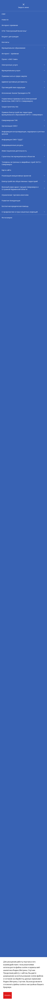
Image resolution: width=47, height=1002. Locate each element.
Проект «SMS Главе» (10, 59)
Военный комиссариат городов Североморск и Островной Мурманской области (20, 188)
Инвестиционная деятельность (14, 151)
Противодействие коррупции (13, 87)
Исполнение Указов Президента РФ (16, 93)
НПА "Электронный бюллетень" (14, 31)
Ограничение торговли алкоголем (15, 195)
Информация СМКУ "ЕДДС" (12, 139)
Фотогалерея (7, 217)
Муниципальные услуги (11, 70)
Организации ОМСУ (9, 126)
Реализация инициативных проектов (16, 176)
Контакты (5, 42)
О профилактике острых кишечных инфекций (20, 212)
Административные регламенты (14, 82)
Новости (5, 19)
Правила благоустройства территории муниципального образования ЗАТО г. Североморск (22, 113)
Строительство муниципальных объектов (18, 156)
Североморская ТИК (9, 120)
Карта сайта (6, 170)
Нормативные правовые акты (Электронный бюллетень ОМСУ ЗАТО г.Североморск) (19, 100)
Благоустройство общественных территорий (20, 181)
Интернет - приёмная (10, 53)
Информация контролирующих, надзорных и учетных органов (23, 132)
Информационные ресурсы (12, 145)
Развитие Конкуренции (11, 200)
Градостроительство (10, 107)
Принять (7, 995)
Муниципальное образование (13, 48)
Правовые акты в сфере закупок (14, 76)
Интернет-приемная (10, 25)
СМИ (3, 14)
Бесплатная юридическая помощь (15, 206)
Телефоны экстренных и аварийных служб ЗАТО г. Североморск (22, 163)
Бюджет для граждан (10, 36)
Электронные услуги (10, 65)
